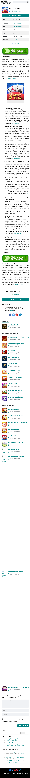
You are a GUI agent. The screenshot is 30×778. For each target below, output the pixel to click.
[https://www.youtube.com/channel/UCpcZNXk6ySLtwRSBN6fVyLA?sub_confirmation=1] (15, 770)
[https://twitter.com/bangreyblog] (13, 770)
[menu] (2, 2)
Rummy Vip (14, 752)
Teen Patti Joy (23, 773)
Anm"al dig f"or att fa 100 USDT (14, 760)
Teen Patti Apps (10, 5)
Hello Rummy (17, 233)
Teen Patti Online (15, 158)
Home (2, 5)
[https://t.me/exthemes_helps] (20, 770)
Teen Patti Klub (17, 11)
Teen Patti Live (15, 123)
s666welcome (9, 757)
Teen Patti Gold (19, 284)
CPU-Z (11, 310)
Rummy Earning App (11, 740)
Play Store (16, 39)
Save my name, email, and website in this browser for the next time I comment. (15, 720)
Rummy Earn (9, 742)
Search (4, 730)
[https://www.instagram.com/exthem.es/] (17, 770)
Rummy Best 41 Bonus (12, 762)
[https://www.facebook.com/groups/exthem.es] (10, 770)
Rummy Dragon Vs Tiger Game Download (17, 744)
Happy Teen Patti (12, 78)
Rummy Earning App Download (14, 739)
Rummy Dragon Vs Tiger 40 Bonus (15, 745)
